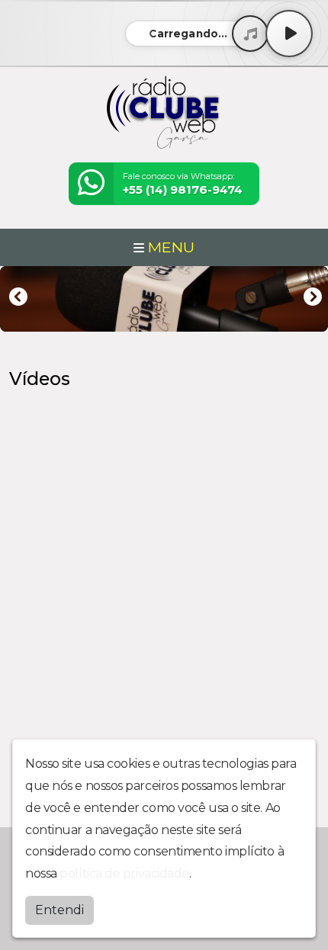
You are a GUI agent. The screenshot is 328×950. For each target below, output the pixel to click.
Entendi (59, 910)
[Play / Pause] (289, 33)
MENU (169, 247)
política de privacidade (124, 873)
